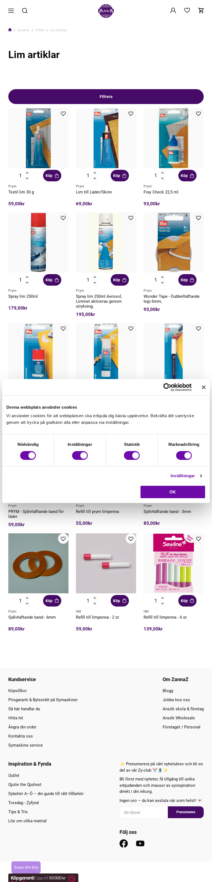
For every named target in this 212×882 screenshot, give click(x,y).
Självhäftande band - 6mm (32, 617)
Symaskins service (25, 745)
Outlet (13, 775)
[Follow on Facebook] (123, 843)
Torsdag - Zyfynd (23, 802)
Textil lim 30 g (21, 192)
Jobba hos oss (176, 699)
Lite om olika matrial (27, 820)
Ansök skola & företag (183, 708)
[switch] (80, 455)
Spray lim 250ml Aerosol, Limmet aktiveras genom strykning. (99, 301)
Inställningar (183, 475)
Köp (49, 175)
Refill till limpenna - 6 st (165, 617)
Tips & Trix (18, 811)
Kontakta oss (20, 736)
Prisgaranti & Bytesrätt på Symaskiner (43, 699)
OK (172, 492)
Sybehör (23, 30)
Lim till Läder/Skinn (94, 192)
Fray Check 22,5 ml (161, 192)
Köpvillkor (17, 690)
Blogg (168, 690)
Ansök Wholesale (179, 718)
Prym (12, 186)
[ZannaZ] (106, 11)
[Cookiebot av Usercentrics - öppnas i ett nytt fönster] (167, 387)
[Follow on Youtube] (140, 843)
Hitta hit (15, 718)
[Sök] (25, 11)
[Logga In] (173, 11)
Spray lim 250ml (23, 296)
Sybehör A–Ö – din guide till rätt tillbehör (46, 793)
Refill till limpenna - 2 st (97, 617)
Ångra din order (22, 727)
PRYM (39, 30)
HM (78, 611)
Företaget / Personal (181, 727)
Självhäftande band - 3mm (167, 511)
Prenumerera (185, 812)
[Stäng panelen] (204, 387)
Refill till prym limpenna (97, 511)
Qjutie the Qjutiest (24, 784)
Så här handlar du (24, 708)
